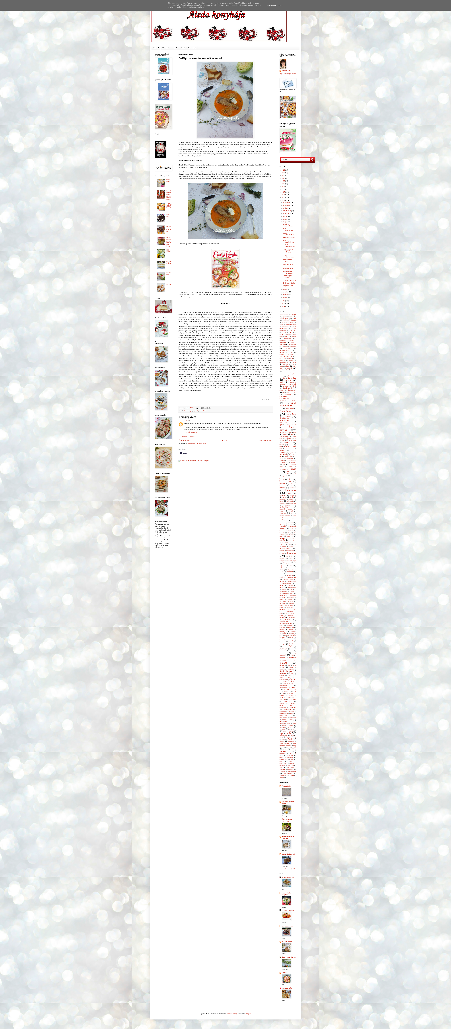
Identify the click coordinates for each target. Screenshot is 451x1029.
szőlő (294, 723)
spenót (282, 697)
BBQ (292, 342)
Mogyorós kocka (288, 286)
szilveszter (283, 721)
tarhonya (282, 727)
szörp (284, 725)
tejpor (284, 731)
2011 (283, 306)
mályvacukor (290, 570)
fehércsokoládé (284, 436)
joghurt (284, 476)
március (286, 292)
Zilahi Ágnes (290, 767)
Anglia (292, 322)
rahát (292, 649)
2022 (283, 181)
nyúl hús (290, 607)
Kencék (282, 511)
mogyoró (282, 595)
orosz (286, 613)
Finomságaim (286, 786)
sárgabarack (283, 679)
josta (292, 476)
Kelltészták (288, 505)
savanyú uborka (288, 683)
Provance (282, 643)
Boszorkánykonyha (286, 356)
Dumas (282, 400)
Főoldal (156, 48)
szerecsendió (283, 717)
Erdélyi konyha (188, 411)
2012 (283, 303)
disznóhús (283, 396)
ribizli (289, 665)
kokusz (283, 523)
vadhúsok (282, 753)
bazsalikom (283, 342)
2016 (283, 195)
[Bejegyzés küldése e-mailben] (196, 408)
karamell (293, 495)
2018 (283, 189)
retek (292, 655)
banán (286, 336)
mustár (290, 599)
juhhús (291, 478)
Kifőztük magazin (285, 515)
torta (295, 737)
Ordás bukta (168, 180)
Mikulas (292, 591)
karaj (289, 493)
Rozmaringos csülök (287, 276)
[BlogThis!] (203, 408)
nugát (281, 607)
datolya (282, 390)
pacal (281, 615)
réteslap (282, 658)
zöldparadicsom (288, 773)
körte (281, 536)
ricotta (294, 665)
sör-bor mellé (290, 693)
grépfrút (292, 454)
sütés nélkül (292, 699)
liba (206, 411)
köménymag (284, 534)
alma (294, 319)
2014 (283, 200)
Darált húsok (287, 388)
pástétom (282, 627)
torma (281, 737)
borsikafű (290, 354)
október (285, 208)
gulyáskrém (290, 458)
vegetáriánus (283, 759)
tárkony (290, 727)
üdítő (292, 749)
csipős (288, 376)
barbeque (282, 340)
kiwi (287, 521)
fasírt (292, 434)
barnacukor (291, 340)
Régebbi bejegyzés (265, 440)
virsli (281, 761)
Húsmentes (283, 469)
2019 (283, 186)
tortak (283, 739)
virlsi (292, 759)
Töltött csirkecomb (289, 237)
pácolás (290, 615)
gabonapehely (289, 448)
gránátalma (283, 455)
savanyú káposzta (290, 681)
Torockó (288, 737)
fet (295, 438)
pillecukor (293, 631)
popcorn (291, 637)
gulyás (281, 458)
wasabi (292, 763)
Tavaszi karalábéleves (288, 241)
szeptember (287, 211)
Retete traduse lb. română (288, 660)
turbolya (288, 747)
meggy (282, 585)
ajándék (291, 316)
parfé (281, 625)
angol (281, 324)
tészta (281, 733)
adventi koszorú (284, 314)
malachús (282, 568)
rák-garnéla (283, 651)
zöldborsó (291, 769)
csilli (283, 376)
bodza (288, 348)
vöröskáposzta (284, 763)
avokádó (293, 330)
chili (293, 364)
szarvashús (283, 711)
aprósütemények (291, 324)
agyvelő (284, 316)
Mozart (284, 597)
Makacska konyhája (288, 854)
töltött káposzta (284, 743)
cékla (294, 362)
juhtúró (290, 480)
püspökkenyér (283, 649)
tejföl (294, 729)
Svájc (291, 705)
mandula (290, 572)
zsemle (282, 777)
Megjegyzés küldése (188, 436)
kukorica (282, 541)
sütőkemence (288, 701)
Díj (284, 392)
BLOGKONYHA (287, 941)
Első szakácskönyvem (286, 423)
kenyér (291, 511)
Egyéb (294, 414)
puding (291, 643)
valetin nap (290, 755)
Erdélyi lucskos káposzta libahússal (288, 250)
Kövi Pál (290, 536)
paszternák (290, 627)
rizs (283, 667)
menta (291, 585)
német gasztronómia (286, 605)
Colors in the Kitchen (289, 957)
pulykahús (292, 645)
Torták (175, 48)
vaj (282, 755)
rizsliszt (291, 667)
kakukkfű (282, 484)
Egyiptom (288, 416)
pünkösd (288, 647)
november (286, 205)
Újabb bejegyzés (184, 440)
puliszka (282, 645)
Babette (284, 973)
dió (295, 392)
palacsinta (292, 617)
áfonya (294, 315)
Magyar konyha (286, 562)
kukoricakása (292, 540)
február (285, 295)
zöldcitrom (282, 771)
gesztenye (283, 450)
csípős (294, 376)
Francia (291, 444)
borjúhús (282, 354)
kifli (292, 513)
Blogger (248, 1014)
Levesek (201, 411)
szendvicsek (283, 715)
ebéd (294, 400)
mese (281, 587)
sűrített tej (283, 699)
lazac (289, 544)
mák (291, 566)
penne (291, 629)
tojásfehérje (283, 735)
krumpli (282, 539)
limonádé (282, 558)
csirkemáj (288, 380)
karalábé (282, 495)
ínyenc (281, 474)
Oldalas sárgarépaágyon (289, 245)
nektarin (291, 603)
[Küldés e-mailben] (201, 408)
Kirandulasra (292, 519)
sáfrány (282, 675)
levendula (282, 553)
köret (292, 534)
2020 (283, 184)
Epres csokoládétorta (288, 234)
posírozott (282, 641)
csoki (281, 382)
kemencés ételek (286, 509)
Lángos (283, 544)
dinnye (289, 392)
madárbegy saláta (291, 560)
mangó (281, 573)
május (285, 222)
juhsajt (282, 480)
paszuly (282, 629)
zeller (281, 767)
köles (294, 532)
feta (283, 440)
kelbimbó (290, 501)
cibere (281, 366)
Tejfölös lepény (288, 268)
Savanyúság (283, 685)
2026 (283, 170)
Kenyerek (283, 513)
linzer (291, 558)
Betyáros (285, 346)
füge (281, 446)
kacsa (281, 481)
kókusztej (282, 525)
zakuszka (291, 765)
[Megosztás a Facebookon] (207, 408)
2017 (283, 192)
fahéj (289, 432)
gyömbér (282, 460)
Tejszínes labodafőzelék (288, 225)
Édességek (285, 411)
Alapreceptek (284, 319)
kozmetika (282, 532)
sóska (294, 691)
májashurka (288, 564)
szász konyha (284, 713)
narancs (282, 603)
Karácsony (290, 490)
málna (282, 570)
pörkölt (291, 641)
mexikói (284, 589)
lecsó (294, 544)
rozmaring (283, 673)
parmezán (290, 625)
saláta (281, 677)
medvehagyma (287, 583)
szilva (284, 719)
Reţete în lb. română (188, 48)
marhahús (290, 576)
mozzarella (291, 597)
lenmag (292, 546)
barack (294, 336)
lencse (284, 546)
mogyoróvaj (293, 595)
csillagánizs (293, 374)
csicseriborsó (283, 374)
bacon (282, 334)
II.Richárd (289, 472)
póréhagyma (284, 639)
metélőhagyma (292, 587)
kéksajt (291, 499)
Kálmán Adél (286, 71)
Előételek (165, 48)
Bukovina (282, 360)
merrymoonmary (232, 1014)
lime (292, 556)
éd (285, 403)
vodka (290, 761)
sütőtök (282, 703)
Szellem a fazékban (288, 910)
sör (283, 693)
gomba (282, 453)
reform (291, 651)
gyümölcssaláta (292, 460)
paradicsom (284, 621)
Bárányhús (287, 338)
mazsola (282, 581)
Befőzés (282, 344)
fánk (294, 432)
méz (291, 589)
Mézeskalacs (283, 591)
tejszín (291, 731)
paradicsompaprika (286, 623)
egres (287, 414)
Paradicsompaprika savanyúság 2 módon (168, 195)
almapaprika (285, 320)
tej (289, 729)
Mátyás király (288, 579)
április (285, 289)
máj (295, 562)
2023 (283, 178)
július (285, 216)
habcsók (284, 462)
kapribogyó (293, 487)
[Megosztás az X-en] (205, 408)
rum (292, 673)
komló (291, 528)
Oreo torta (168, 215)
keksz (281, 501)
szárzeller (291, 711)
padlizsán (283, 617)
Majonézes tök (168, 251)
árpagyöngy (285, 326)
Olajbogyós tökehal (289, 283)
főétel (286, 442)
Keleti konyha (283, 503)
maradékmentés (290, 573)
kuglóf (292, 538)
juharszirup (282, 478)
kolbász (290, 525)
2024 (283, 175)
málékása (291, 568)
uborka (285, 749)
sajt (290, 675)
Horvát (290, 466)
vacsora (284, 751)
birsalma (293, 346)
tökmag (282, 741)
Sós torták (287, 691)
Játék (294, 474)
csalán (294, 370)
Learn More (271, 5)
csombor (285, 386)
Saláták (289, 677)
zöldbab (282, 769)
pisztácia (291, 633)
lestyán (282, 550)
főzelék (282, 445)
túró (295, 747)
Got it (281, 5)
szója (288, 723)
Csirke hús (292, 378)
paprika (287, 619)
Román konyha (286, 671)
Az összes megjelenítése (290, 868)
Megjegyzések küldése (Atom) (196, 444)
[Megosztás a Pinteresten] (210, 408)
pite (281, 635)
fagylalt (282, 432)
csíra (283, 378)
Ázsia (284, 332)
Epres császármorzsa (288, 256)
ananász (284, 322)
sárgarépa (292, 679)
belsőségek (292, 344)
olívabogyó (290, 611)
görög (291, 452)
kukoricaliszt (285, 542)
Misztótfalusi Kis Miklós (287, 593)
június (285, 219)
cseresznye (288, 372)
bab (291, 332)
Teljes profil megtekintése (288, 74)
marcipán (282, 575)
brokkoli (290, 358)
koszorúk (290, 530)
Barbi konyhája (287, 988)
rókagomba (291, 669)
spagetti (282, 695)
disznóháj (288, 394)
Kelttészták (284, 507)
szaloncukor (283, 707)
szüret (291, 725)
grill (281, 456)
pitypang (286, 635)
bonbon (282, 352)
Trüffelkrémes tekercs (287, 260)
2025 (283, 173)
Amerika (293, 320)
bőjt (285, 358)
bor (292, 352)
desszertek (292, 390)
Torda (292, 735)
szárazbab (287, 709)
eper (281, 425)
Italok (287, 474)
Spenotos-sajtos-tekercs (288, 265)
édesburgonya (290, 408)
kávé (291, 497)
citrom (287, 366)
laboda (294, 542)
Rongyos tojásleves (289, 280)
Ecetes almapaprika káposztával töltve (168, 242)
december (286, 202)
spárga (291, 695)
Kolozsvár (283, 527)
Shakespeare (283, 687)
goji (292, 450)
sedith (186, 421)
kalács (291, 483)
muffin (281, 599)
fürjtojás (286, 446)
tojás (289, 733)
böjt (281, 358)
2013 (283, 301)
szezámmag (292, 717)
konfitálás (282, 530)
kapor (291, 485)
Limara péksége (287, 926)
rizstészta (282, 669)
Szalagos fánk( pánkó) (168, 205)
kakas (290, 482)
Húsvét (292, 469)
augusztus (286, 213)
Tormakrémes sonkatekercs (288, 272)
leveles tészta (290, 550)
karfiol (284, 497)
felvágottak (288, 438)
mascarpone (292, 578)
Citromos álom (168, 262)
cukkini (289, 368)
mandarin (282, 571)
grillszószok (289, 456)
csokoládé (292, 384)
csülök (294, 386)
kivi (282, 521)
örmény (292, 613)
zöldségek (283, 775)
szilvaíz (291, 719)
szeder (292, 713)
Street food (291, 697)
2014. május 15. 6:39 (190, 432)
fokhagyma (292, 440)
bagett (289, 334)
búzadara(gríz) (284, 362)
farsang (285, 434)
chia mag (286, 364)
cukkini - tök (284, 370)
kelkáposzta (292, 503)
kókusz (290, 523)
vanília (281, 757)
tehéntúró (283, 729)
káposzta (195, 411)
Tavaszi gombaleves (288, 229)
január (285, 297)
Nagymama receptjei (286, 601)
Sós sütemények (289, 689)
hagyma (293, 462)
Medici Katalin (292, 581)
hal (284, 464)
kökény (289, 532)
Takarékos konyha (288, 877)
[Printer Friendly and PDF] (183, 455)
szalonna (293, 707)
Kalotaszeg (283, 485)
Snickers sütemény (168, 228)
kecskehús (282, 499)
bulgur (291, 360)
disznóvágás (284, 398)
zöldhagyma (292, 771)
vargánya (290, 757)
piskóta (284, 633)
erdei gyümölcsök (291, 425)
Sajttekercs (168, 273)
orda (281, 613)
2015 (283, 197)
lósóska (282, 560)
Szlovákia (282, 723)
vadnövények (292, 753)
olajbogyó (283, 609)
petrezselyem (283, 631)
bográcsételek (284, 350)
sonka (294, 687)
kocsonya (293, 521)
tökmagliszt (291, 741)
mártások (282, 577)
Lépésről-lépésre (285, 548)
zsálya (292, 775)
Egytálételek (284, 418)
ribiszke (282, 665)
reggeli (282, 653)
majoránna (283, 566)
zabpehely (282, 765)
